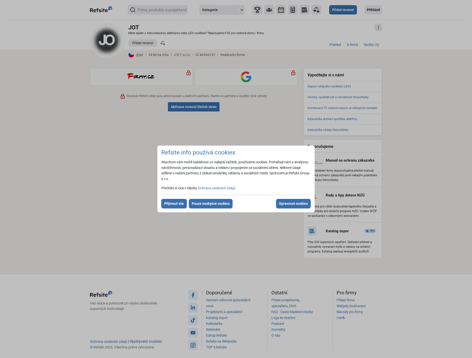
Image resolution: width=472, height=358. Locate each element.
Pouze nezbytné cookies (211, 204)
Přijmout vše (174, 204)
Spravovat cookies (293, 204)
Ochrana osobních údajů (216, 188)
